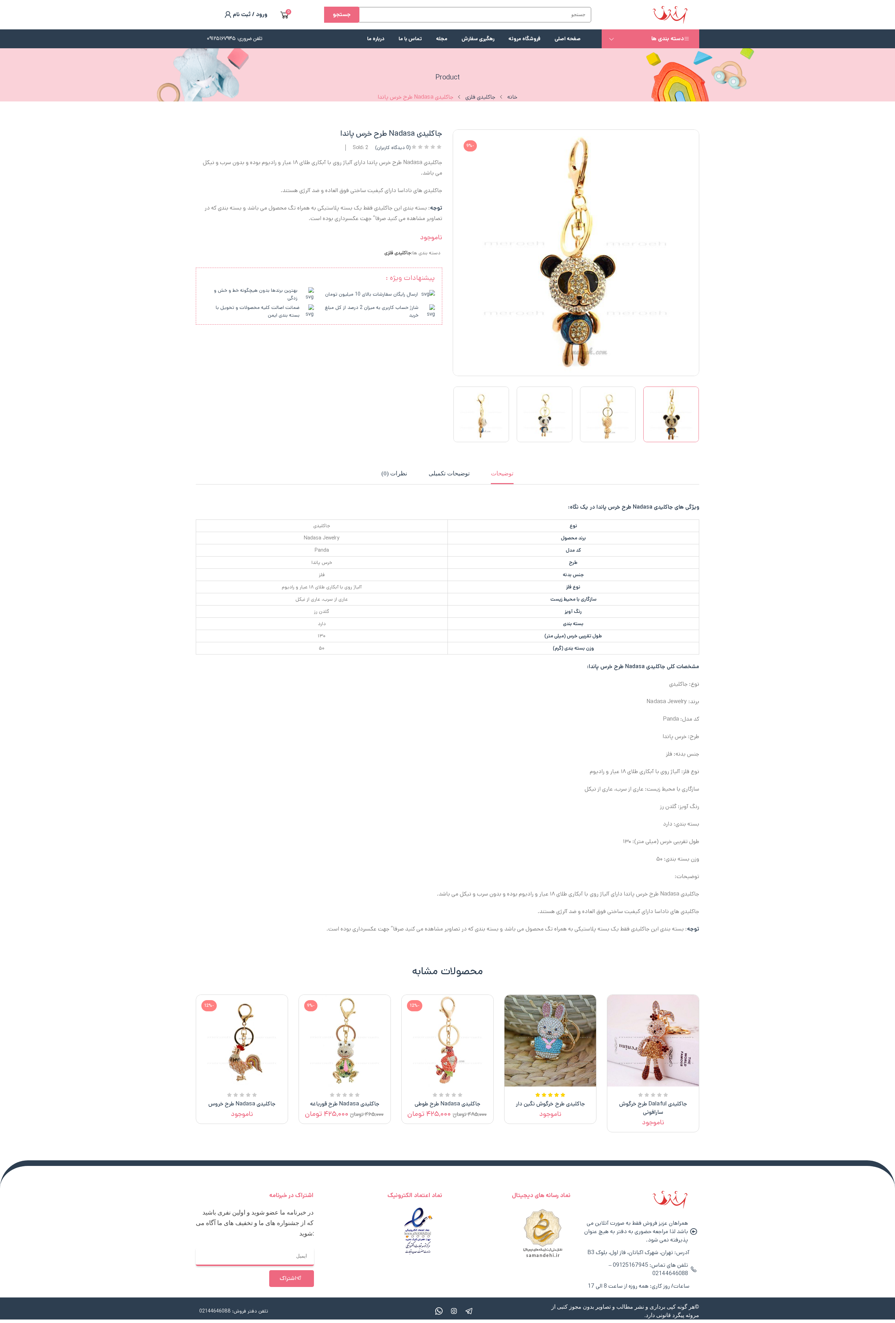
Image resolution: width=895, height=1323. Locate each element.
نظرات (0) (394, 473)
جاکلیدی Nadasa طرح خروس (241, 1104)
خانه (512, 97)
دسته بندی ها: (426, 252)
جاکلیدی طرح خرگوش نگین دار (550, 1104)
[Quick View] (661, 1085)
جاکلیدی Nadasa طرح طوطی (447, 1104)
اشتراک (288, 1278)
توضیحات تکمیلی (449, 473)
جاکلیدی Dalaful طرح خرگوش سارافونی (653, 1108)
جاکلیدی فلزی (480, 97)
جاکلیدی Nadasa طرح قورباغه (344, 1104)
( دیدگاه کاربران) (393, 147)
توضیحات (502, 473)
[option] (670, 414)
